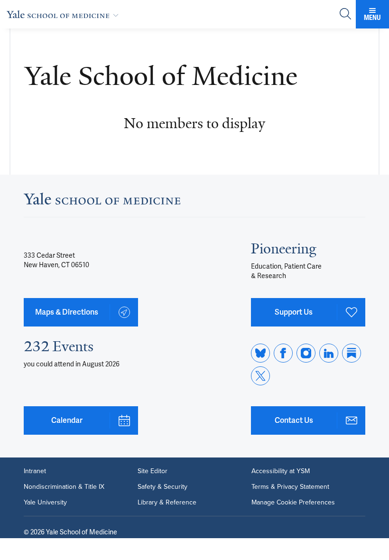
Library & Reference (167, 502)
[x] (260, 375)
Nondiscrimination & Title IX (64, 486)
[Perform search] (345, 14)
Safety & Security (162, 486)
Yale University (45, 502)
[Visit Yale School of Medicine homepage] (102, 201)
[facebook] (283, 353)
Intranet (35, 471)
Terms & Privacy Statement (290, 486)
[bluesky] (260, 353)
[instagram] (305, 353)
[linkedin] (328, 353)
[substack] (351, 353)
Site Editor (152, 471)
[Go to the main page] (64, 14)
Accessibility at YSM (280, 471)
